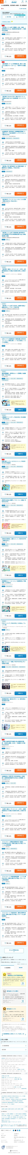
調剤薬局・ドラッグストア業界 (21, 1115)
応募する (20, 409)
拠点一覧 (3, 1135)
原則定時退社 (21, 1102)
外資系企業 (9, 1096)
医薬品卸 (20, 1113)
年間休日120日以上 (15, 1096)
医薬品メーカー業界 (5, 1113)
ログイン (5, 2)
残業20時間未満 (19, 1100)
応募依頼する (20, 56)
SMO (20, 1118)
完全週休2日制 (4, 1102)
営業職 (3, 1075)
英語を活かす (12, 1097)
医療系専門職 (24, 1088)
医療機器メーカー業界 (14, 1113)
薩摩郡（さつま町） (21, 1069)
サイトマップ (3, 1140)
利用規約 (15, 1135)
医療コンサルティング (6, 1120)
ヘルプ (2, 1133)
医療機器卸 (24, 1113)
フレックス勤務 (22, 1096)
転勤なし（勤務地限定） (6, 1099)
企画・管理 (7, 1075)
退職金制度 (14, 1100)
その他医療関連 (5, 1045)
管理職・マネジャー (5, 1097)
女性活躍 (16, 1099)
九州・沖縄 (16, 1124)
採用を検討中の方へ (18, 1140)
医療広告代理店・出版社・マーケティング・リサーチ (11, 1121)
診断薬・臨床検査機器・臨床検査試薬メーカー (10, 1118)
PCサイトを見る (4, 1141)
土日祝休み (16, 1102)
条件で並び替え (23, 8)
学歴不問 (16, 1097)
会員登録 (2, 2)
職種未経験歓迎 (10, 1102)
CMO (25, 1118)
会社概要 (15, 1133)
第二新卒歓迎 (4, 1096)
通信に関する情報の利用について (20, 1138)
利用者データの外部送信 (18, 1141)
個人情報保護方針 (9, 1147)
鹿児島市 (3, 1058)
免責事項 (3, 1137)
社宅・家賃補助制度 (22, 1099)
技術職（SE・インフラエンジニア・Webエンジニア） (11, 1077)
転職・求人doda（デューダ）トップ (7, 1124)
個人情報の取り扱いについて (12, 1146)
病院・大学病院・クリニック (9, 1115)
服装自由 (13, 1099)
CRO (3, 1115)
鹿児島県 (4, 1049)
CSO (23, 1118)
